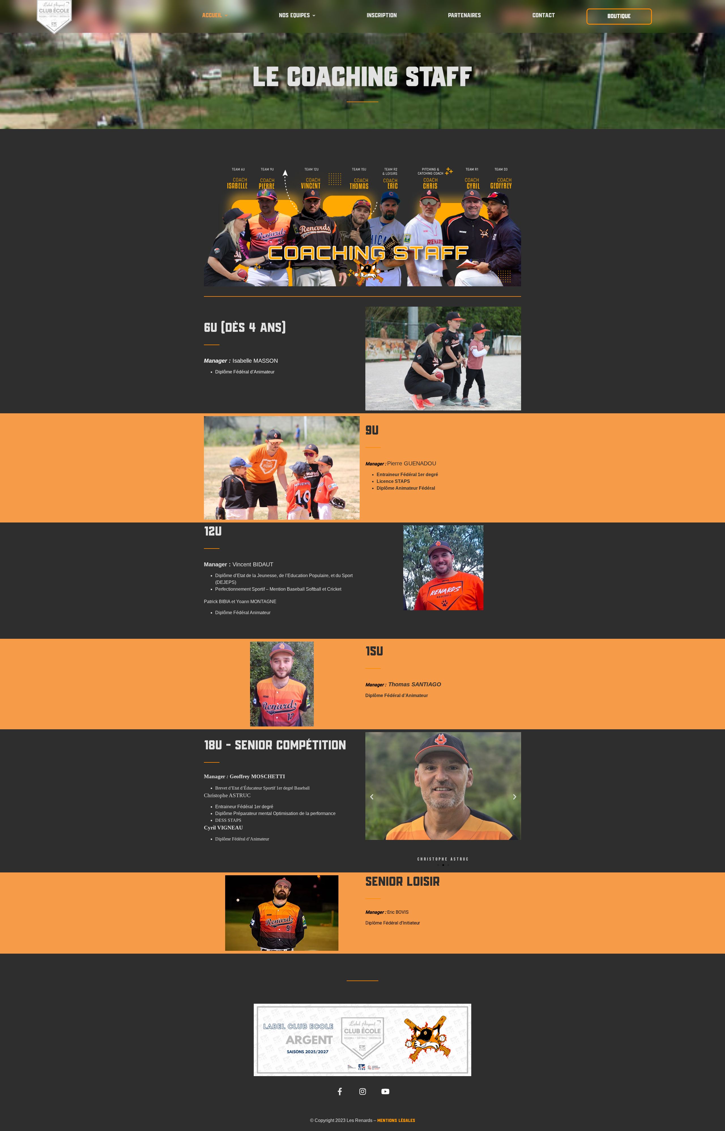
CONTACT (543, 15)
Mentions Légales (396, 1121)
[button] (215, 15)
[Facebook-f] (339, 1091)
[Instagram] (362, 1091)
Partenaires (464, 15)
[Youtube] (385, 1091)
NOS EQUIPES (294, 15)
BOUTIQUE (619, 16)
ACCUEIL (212, 15)
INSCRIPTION (382, 15)
